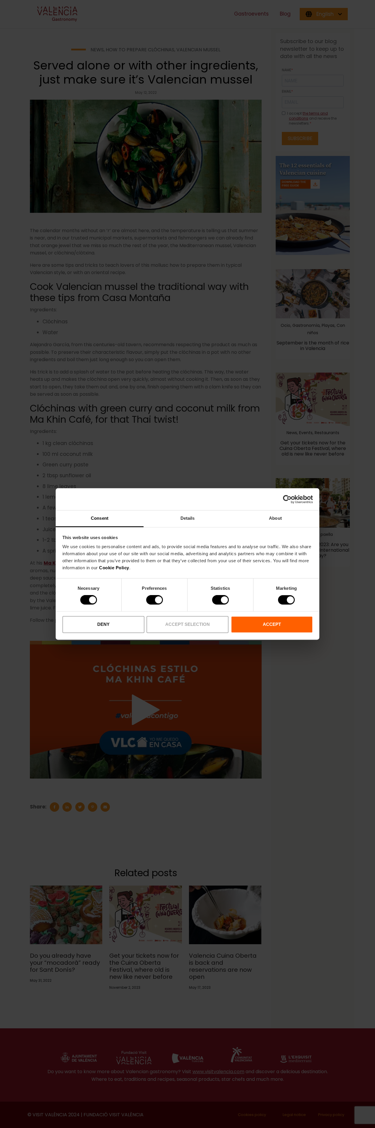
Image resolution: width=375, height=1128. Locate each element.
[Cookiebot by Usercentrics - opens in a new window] (287, 499)
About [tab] (275, 518)
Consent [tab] (99, 518)
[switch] (154, 600)
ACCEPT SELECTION (187, 624)
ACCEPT (272, 624)
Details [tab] (187, 518)
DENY (103, 624)
